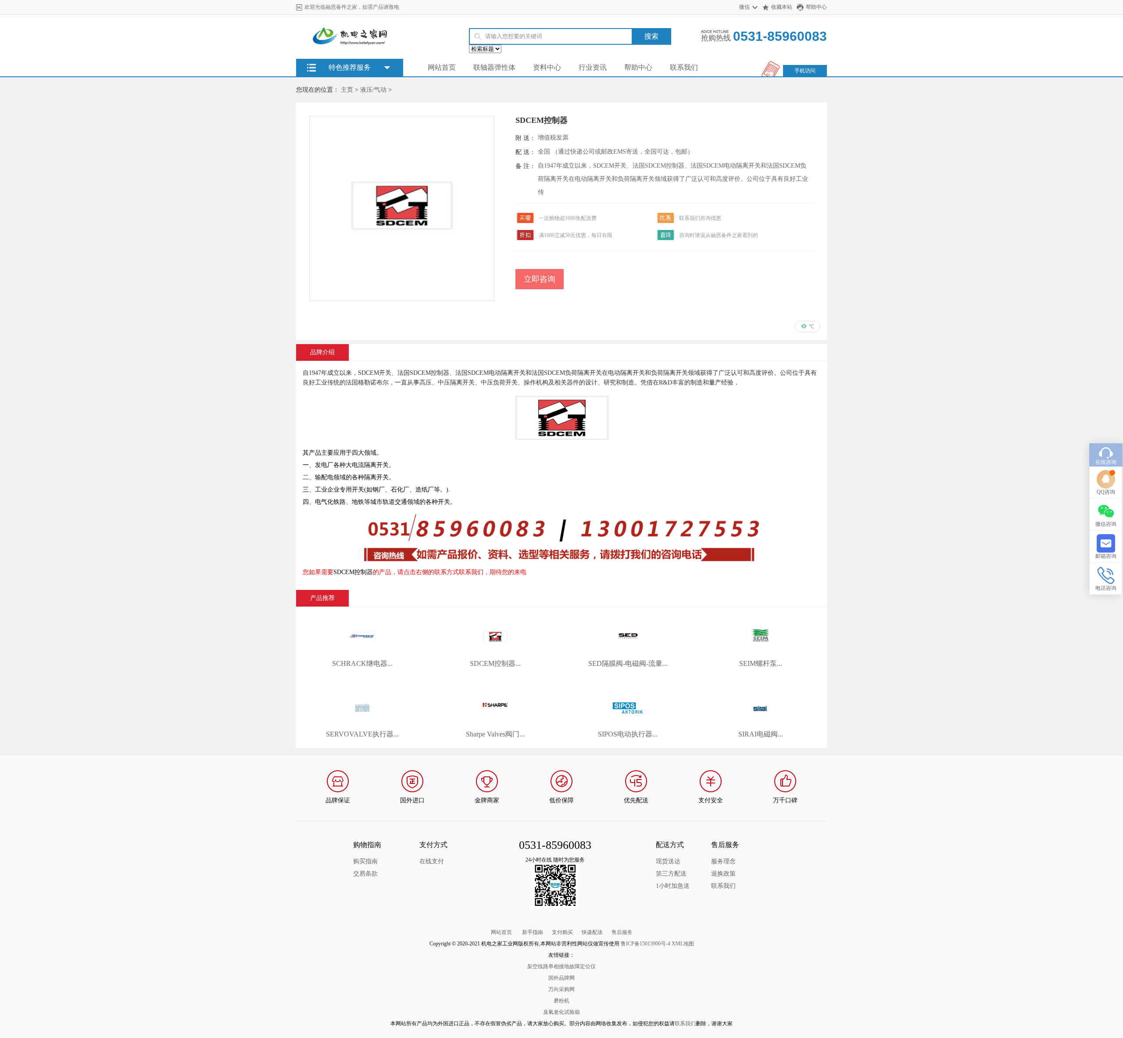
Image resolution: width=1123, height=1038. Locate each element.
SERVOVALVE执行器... (362, 734)
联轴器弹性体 (494, 67)
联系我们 (684, 67)
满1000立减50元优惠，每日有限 (575, 235)
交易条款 (365, 873)
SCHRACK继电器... (362, 663)
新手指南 (532, 932)
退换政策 (723, 873)
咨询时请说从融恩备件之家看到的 (718, 235)
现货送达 (668, 861)
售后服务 (622, 932)
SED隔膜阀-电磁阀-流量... (628, 663)
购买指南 (365, 861)
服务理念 (723, 861)
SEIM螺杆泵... (760, 663)
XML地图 (683, 944)
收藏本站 (781, 7)
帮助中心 (816, 7)
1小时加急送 (673, 886)
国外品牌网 (561, 978)
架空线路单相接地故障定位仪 (561, 966)
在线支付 (431, 861)
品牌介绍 (322, 352)
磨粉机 (561, 1001)
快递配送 (592, 932)
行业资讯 (593, 67)
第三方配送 (671, 873)
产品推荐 (322, 598)
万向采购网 (561, 989)
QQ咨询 (1106, 492)
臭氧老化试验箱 (561, 1012)
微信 (744, 7)
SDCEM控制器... (495, 663)
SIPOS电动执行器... (628, 734)
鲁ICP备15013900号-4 (645, 944)
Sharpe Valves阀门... (495, 734)
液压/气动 (373, 89)
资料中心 (547, 67)
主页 (347, 89)
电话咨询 (1105, 588)
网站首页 (442, 67)
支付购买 (562, 932)
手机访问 (804, 71)
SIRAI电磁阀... (760, 734)
